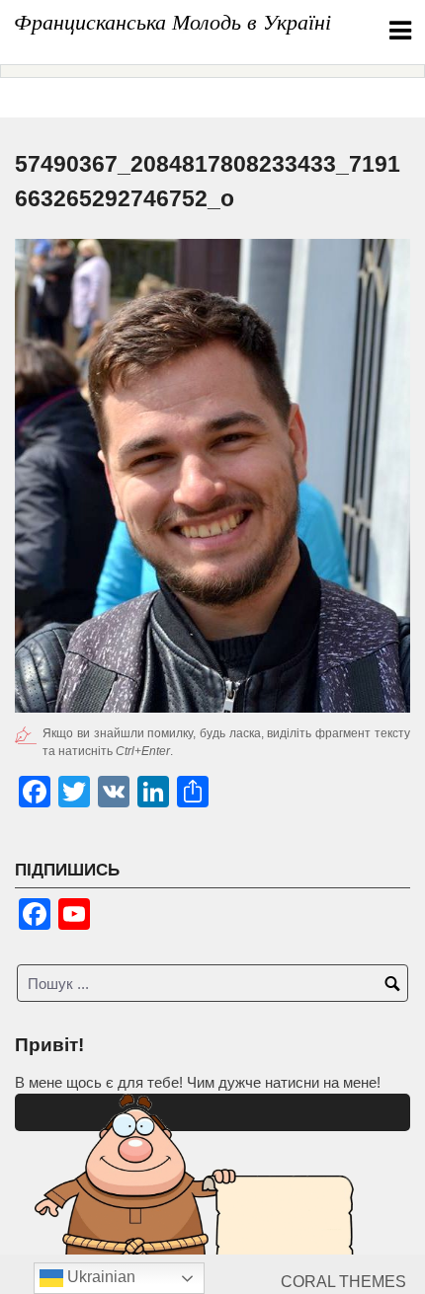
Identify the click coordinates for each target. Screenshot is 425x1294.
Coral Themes (343, 1281)
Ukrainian (99, 1276)
